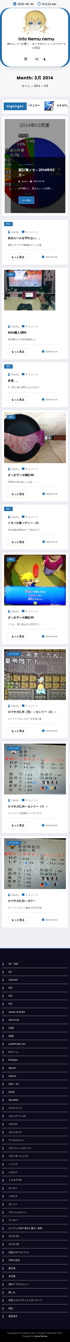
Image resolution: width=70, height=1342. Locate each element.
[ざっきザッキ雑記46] (35, 437)
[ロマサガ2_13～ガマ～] (35, 863)
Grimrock (14, 1019)
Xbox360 (13, 1100)
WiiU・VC (14, 1084)
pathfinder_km (17, 1043)
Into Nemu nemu (36, 39)
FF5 (10, 996)
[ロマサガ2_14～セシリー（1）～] (35, 769)
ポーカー (13, 1188)
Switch (12, 1076)
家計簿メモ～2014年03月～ (36, 172)
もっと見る (26, 200)
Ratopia (13, 1059)
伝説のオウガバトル (19, 1252)
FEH (10, 987)
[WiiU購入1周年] (35, 295)
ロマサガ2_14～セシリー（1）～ (28, 806)
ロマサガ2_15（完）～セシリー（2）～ (32, 712)
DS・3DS (13, 963)
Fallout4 (13, 979)
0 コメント (32, 232)
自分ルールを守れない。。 (24, 238)
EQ (10, 971)
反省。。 (13, 380)
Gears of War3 (17, 1012)
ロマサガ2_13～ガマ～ (22, 901)
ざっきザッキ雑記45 (21, 617)
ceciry (24, 181)
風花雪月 (13, 1316)
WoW (12, 1092)
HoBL (11, 1027)
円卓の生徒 (14, 1260)
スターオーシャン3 (18, 1156)
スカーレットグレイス (20, 1148)
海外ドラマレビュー (19, 1284)
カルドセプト (15, 1132)
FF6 (10, 1003)
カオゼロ (13, 1124)
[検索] (37, 59)
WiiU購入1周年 (17, 332)
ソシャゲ (13, 1164)
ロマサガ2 (13, 654)
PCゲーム (13, 1052)
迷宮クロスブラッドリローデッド (25, 1300)
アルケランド (15, 1108)
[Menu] (25, 59)
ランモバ (13, 1220)
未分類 (12, 1276)
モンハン (13, 1204)
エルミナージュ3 (17, 1115)
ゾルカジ (13, 1172)
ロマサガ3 (14, 1244)
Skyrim (12, 1068)
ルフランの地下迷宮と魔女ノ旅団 (25, 1228)
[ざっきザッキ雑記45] (35, 580)
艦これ (12, 1292)
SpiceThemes (40, 1336)
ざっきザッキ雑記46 (21, 475)
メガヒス (13, 1196)
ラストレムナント (18, 1212)
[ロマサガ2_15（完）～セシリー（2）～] (35, 674)
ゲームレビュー (16, 1140)
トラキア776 (15, 1180)
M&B (11, 1036)
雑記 (8, 224)
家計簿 (20, 165)
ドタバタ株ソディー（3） (24, 523)
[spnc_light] (45, 59)
